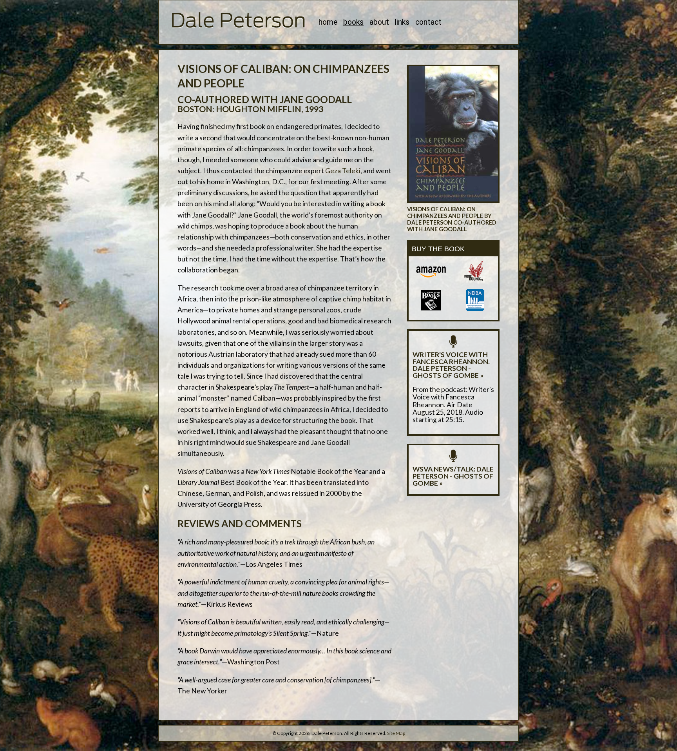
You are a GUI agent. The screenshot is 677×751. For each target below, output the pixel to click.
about (379, 22)
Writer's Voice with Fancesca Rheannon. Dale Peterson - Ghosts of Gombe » (451, 364)
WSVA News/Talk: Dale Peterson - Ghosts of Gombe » (453, 476)
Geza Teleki (342, 171)
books (353, 22)
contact (428, 22)
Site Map (396, 733)
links (402, 22)
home (328, 22)
